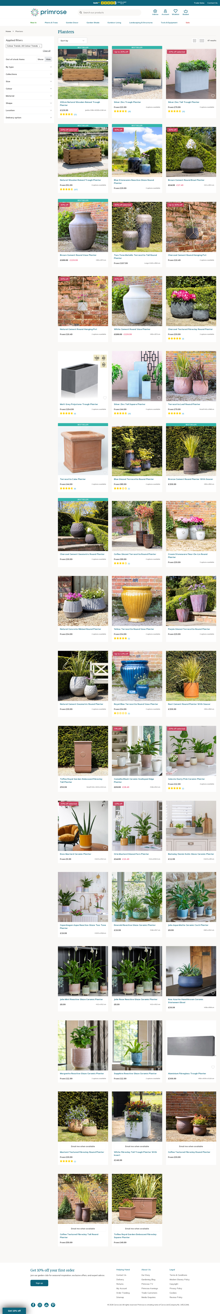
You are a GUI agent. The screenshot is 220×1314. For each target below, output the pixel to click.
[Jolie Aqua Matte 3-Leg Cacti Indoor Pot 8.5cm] (191, 870)
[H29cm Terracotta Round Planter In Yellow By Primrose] (137, 574)
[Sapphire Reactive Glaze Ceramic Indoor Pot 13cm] (137, 1018)
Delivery (120, 1279)
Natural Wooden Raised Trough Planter (80, 180)
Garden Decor (72, 22)
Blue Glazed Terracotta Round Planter (134, 479)
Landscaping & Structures (141, 22)
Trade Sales (199, 3)
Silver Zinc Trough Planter (127, 102)
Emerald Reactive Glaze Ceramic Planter (135, 925)
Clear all (46, 51)
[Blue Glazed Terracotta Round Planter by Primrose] (137, 424)
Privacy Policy (176, 1288)
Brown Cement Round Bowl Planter (186, 180)
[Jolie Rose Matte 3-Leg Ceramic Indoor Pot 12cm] (137, 944)
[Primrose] (49, 12)
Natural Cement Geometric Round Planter (81, 704)
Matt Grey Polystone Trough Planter (79, 404)
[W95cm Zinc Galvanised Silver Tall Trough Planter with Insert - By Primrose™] (191, 47)
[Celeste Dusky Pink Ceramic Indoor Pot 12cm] (191, 724)
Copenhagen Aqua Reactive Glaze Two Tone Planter (83, 926)
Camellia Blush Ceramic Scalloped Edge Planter (134, 780)
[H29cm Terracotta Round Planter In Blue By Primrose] (137, 649)
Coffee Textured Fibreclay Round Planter (189, 1152)
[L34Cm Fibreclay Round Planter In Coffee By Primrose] (191, 1089)
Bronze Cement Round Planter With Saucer (190, 479)
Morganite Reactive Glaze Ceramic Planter (82, 1073)
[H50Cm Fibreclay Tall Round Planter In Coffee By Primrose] (83, 1172)
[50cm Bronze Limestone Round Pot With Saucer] (191, 451)
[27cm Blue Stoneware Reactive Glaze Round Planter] (137, 152)
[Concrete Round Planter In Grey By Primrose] (83, 574)
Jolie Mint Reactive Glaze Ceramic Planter (81, 999)
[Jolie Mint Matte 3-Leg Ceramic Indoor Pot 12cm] (83, 944)
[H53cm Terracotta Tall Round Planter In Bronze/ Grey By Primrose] (137, 200)
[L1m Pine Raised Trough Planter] (83, 152)
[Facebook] (33, 1305)
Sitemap (120, 1297)
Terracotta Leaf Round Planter (184, 404)
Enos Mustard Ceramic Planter (75, 854)
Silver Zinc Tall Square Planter (129, 404)
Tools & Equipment (169, 22)
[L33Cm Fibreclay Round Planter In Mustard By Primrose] (83, 1089)
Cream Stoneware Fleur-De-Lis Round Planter (188, 555)
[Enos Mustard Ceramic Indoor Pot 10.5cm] (83, 799)
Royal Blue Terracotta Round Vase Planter (136, 704)
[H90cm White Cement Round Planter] (137, 274)
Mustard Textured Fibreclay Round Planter (82, 1152)
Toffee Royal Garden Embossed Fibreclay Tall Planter (81, 780)
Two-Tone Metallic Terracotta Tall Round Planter (135, 256)
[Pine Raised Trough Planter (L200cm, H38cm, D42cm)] (83, 74)
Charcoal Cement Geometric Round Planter (82, 554)
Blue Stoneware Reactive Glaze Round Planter (134, 181)
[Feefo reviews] (110, 3)
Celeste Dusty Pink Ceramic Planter (186, 779)
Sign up (39, 1283)
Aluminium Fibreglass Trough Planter (187, 1073)
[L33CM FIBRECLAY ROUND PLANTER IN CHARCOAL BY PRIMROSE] (191, 274)
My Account (121, 1288)
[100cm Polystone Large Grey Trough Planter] (83, 349)
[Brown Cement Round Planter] (83, 526)
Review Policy (176, 1297)
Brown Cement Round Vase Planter (78, 255)
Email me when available (83, 1146)
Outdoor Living (114, 22)
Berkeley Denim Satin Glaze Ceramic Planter (191, 854)
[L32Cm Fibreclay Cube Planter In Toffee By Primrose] (137, 1172)
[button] (14, 1311)
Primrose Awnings (149, 1288)
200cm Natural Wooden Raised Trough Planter (80, 103)
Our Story (145, 1275)
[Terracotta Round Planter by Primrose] (191, 349)
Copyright (174, 1284)
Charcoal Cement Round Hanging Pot (187, 255)
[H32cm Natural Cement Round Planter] (83, 649)
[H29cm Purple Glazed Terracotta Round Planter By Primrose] (191, 574)
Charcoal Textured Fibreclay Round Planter (190, 329)
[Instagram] (40, 1305)
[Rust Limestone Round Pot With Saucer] (191, 649)
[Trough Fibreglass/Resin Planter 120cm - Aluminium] (191, 1018)
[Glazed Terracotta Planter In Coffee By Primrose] (137, 499)
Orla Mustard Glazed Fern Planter (131, 854)
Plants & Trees (51, 22)
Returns (119, 1284)
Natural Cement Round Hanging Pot (78, 329)
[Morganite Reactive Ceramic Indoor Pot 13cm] (83, 1018)
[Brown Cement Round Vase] (191, 125)
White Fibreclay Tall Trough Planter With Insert (135, 1153)
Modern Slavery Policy (180, 1279)
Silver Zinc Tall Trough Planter (184, 102)
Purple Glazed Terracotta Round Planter (189, 629)
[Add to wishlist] (105, 96)
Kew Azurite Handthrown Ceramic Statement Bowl (185, 1001)
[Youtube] (47, 1305)
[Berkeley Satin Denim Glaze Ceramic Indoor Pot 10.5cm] (191, 799)
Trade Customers (149, 1293)
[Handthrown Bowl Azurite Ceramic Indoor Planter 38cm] (191, 944)
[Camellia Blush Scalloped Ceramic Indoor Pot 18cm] (137, 724)
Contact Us (212, 3)
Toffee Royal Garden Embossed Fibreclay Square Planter (135, 1236)
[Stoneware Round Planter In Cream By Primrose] (191, 499)
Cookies (173, 1293)
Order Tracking (123, 1293)
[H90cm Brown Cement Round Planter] (83, 227)
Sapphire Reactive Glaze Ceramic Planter (135, 1073)
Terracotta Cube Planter (73, 479)
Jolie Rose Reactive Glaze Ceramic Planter (136, 999)
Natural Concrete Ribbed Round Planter (80, 629)
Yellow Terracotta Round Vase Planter (134, 629)
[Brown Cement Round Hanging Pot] (191, 200)
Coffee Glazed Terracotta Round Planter (135, 554)
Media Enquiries (148, 1297)
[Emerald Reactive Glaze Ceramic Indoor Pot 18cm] (137, 870)
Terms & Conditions (178, 1275)
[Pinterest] (53, 1305)
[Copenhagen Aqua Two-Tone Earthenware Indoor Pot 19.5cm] (83, 870)
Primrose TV (147, 1284)
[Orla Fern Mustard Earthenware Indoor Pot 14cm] (137, 799)
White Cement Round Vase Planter (132, 329)
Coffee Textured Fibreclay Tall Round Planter (79, 1236)
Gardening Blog (148, 1279)
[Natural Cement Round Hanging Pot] (83, 274)
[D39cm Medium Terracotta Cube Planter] (83, 451)
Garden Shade (93, 22)
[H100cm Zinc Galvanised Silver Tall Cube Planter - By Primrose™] (137, 349)
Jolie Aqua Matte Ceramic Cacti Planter (188, 925)
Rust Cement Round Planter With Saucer (189, 704)
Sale (188, 22)
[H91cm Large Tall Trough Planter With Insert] (137, 1089)
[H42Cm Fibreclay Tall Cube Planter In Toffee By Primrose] (83, 724)
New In (33, 22)
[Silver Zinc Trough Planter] (137, 74)
